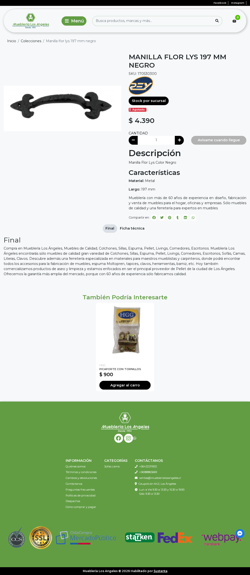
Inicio (11, 41)
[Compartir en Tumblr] (177, 217)
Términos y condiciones (81, 472)
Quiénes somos (75, 466)
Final (109, 228)
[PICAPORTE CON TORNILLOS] (125, 332)
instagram (237, 2)
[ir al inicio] (125, 422)
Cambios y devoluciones (81, 478)
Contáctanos (74, 483)
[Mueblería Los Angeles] (31, 21)
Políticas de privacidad (80, 495)
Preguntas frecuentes (80, 489)
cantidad (138, 133)
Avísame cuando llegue (219, 140)
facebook (220, 2)
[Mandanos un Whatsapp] (134, 438)
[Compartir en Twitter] (161, 217)
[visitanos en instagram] (128, 438)
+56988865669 (148, 472)
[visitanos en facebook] (118, 438)
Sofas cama (112, 466)
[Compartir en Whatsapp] (193, 217)
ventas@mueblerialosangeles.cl (160, 478)
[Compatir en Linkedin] (185, 217)
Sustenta (160, 571)
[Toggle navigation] (74, 21)
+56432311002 (148, 466)
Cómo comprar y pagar (81, 507)
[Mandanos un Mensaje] (240, 533)
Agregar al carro (125, 385)
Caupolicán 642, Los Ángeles (157, 483)
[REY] (141, 85)
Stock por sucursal (149, 101)
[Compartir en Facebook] (154, 217)
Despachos (73, 501)
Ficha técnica (132, 228)
